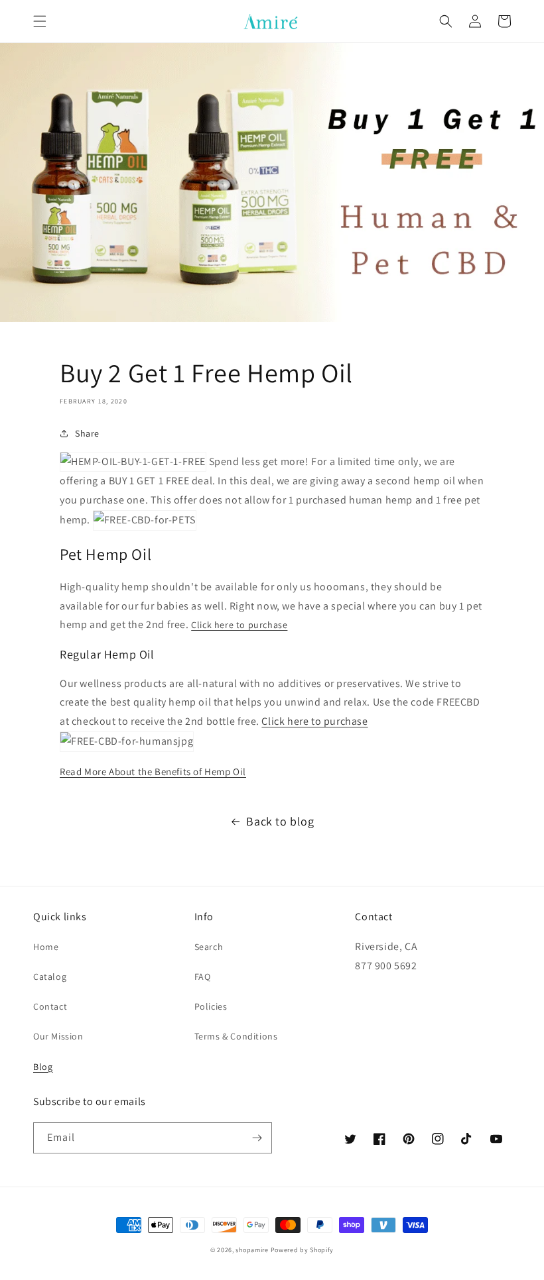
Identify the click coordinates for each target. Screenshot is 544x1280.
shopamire (252, 1250)
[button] (39, 21)
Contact (50, 1006)
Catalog (49, 977)
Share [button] (87, 433)
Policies (211, 1006)
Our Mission (58, 1036)
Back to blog (280, 821)
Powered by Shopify (302, 1250)
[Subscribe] (256, 1137)
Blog (42, 1067)
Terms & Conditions (236, 1036)
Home (45, 947)
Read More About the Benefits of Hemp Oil (153, 771)
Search (209, 947)
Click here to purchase (239, 625)
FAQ (202, 977)
